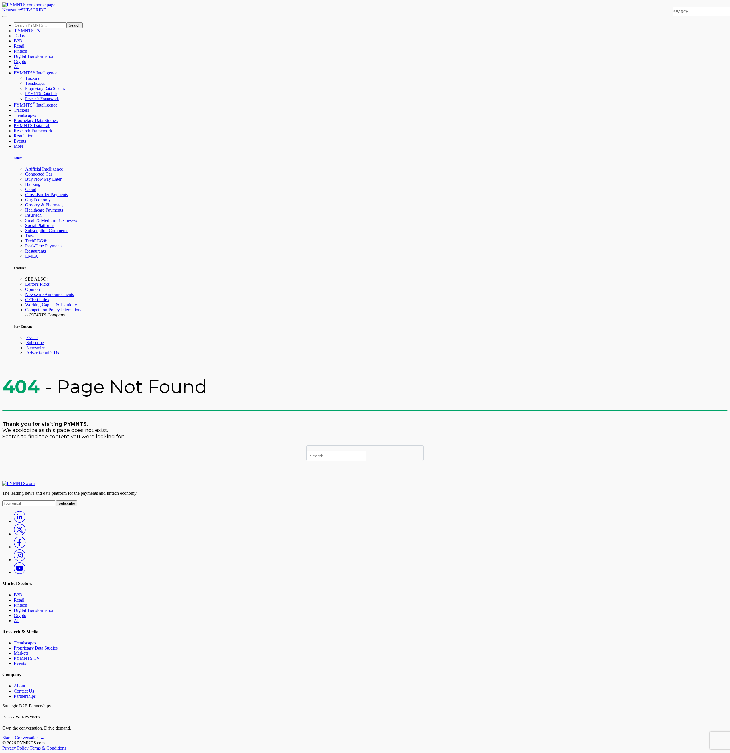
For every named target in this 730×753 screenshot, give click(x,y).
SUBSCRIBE (33, 9)
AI (16, 66)
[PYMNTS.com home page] (28, 4)
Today (19, 35)
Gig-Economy (38, 199)
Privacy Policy (15, 748)
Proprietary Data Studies (45, 88)
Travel (30, 235)
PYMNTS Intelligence (35, 72)
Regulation (23, 135)
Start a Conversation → (23, 737)
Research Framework (42, 99)
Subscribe (35, 342)
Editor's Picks (37, 284)
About (19, 685)
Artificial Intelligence (44, 169)
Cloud (30, 189)
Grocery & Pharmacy (44, 204)
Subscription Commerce (46, 230)
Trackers (32, 78)
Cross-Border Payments (46, 194)
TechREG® (36, 240)
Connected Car (38, 174)
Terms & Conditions (48, 748)
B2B (18, 40)
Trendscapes (35, 83)
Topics (18, 157)
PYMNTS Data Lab (41, 94)
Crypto (20, 61)
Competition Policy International (54, 309)
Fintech (20, 51)
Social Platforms (39, 225)
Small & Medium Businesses (51, 220)
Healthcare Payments (44, 210)
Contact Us (24, 691)
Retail (19, 46)
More (19, 146)
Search (74, 25)
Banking (32, 184)
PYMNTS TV (27, 30)
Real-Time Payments (43, 245)
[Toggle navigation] (4, 16)
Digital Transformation (34, 56)
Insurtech (33, 215)
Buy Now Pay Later (43, 179)
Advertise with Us (42, 352)
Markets (21, 653)
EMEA (31, 256)
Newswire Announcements (49, 294)
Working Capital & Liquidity (51, 304)
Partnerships (25, 696)
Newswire (11, 9)
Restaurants (35, 251)
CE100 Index (37, 299)
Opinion (32, 289)
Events (20, 141)
